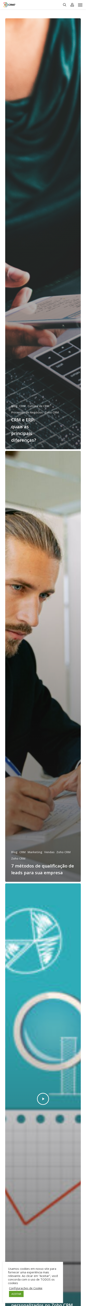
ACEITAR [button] (16, 1294)
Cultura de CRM (38, 406)
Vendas (49, 852)
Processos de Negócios (27, 412)
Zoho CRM (52, 412)
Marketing (35, 852)
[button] (80, 5)
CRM (22, 406)
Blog (14, 406)
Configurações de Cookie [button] (25, 1288)
